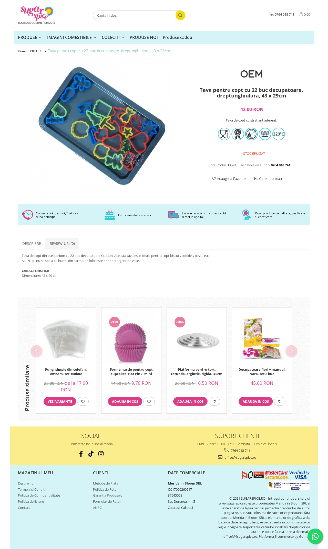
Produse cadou (177, 37)
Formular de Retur (107, 501)
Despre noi (26, 483)
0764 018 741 (240, 450)
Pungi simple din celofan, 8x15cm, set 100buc (66, 371)
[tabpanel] (101, 129)
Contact (24, 507)
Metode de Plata (105, 483)
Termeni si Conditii (32, 489)
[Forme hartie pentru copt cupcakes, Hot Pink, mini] (131, 339)
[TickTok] (91, 453)
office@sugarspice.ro (240, 457)
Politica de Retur (105, 489)
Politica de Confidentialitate (39, 495)
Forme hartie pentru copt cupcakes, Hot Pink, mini (131, 371)
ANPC (97, 507)
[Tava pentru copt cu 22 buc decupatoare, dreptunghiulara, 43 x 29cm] (101, 129)
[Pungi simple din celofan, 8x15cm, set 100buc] (66, 339)
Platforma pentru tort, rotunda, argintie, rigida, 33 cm (196, 371)
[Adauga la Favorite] (83, 401)
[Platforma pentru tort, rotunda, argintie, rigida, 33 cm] (197, 339)
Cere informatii (270, 178)
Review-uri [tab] (62, 243)
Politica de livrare (31, 501)
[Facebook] (81, 453)
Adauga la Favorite (231, 178)
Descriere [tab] (31, 243)
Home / (23, 51)
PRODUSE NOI (144, 37)
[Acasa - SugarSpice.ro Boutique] (43, 15)
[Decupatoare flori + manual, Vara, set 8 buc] (262, 339)
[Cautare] (180, 15)
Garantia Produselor (108, 495)
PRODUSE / (38, 51)
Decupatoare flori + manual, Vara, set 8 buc (262, 371)
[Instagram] (101, 453)
